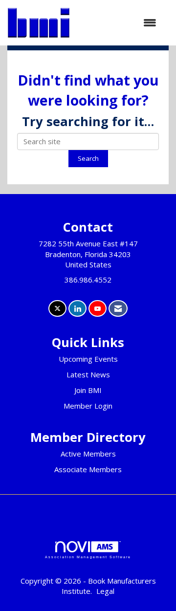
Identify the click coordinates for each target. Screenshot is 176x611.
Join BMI (88, 390)
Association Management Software (88, 557)
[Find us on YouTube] (97, 308)
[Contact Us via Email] (118, 308)
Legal (105, 591)
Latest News (88, 374)
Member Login (88, 406)
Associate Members (88, 469)
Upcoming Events (88, 359)
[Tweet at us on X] (57, 308)
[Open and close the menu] (118, 23)
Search (88, 158)
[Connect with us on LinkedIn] (77, 308)
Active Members (88, 453)
